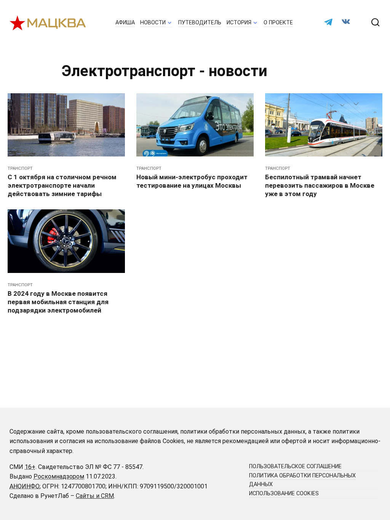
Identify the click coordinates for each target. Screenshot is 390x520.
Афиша (125, 22)
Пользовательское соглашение (295, 466)
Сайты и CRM (95, 495)
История (239, 22)
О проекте (278, 22)
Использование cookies (284, 493)
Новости (153, 22)
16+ (30, 467)
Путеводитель (199, 22)
